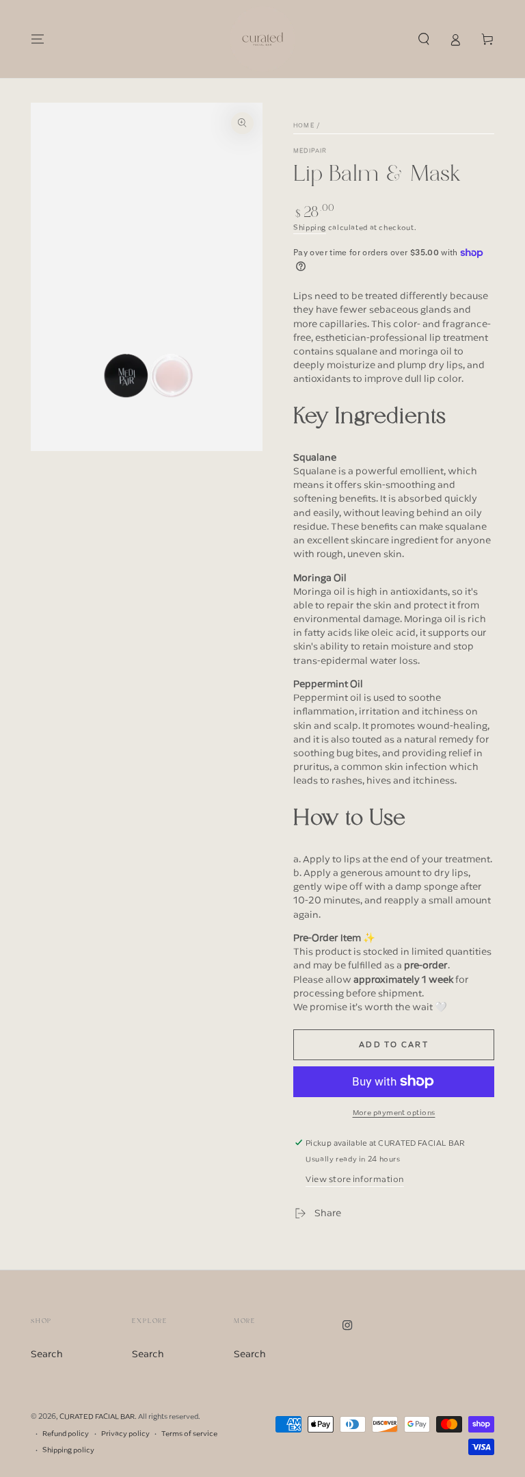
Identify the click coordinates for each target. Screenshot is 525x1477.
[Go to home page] (262, 39)
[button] (423, 39)
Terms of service (189, 1433)
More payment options (394, 1112)
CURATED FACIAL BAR (97, 1416)
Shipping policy (68, 1450)
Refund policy (65, 1433)
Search (47, 1353)
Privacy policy (125, 1433)
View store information (355, 1178)
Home (303, 125)
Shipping (309, 227)
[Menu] (38, 39)
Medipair (310, 150)
